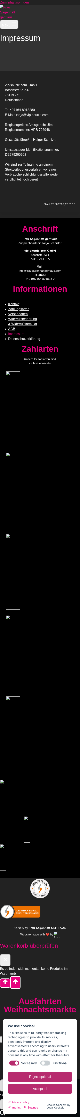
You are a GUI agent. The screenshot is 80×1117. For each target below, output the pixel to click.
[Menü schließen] (1, 1039)
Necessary (29, 1063)
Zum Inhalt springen (14, 2)
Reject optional (40, 1077)
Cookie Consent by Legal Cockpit (58, 1106)
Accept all (40, 1089)
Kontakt (13, 304)
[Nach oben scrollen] (5, 983)
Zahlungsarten (18, 309)
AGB (11, 329)
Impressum (16, 334)
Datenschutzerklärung (24, 339)
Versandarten (18, 314)
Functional (59, 1063)
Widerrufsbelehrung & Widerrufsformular (22, 321)
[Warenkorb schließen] (5, 960)
